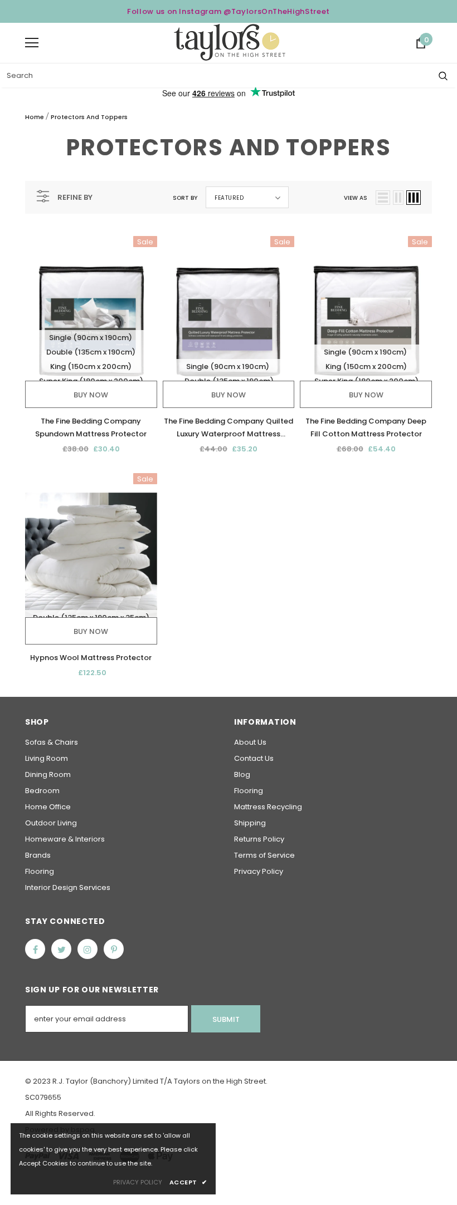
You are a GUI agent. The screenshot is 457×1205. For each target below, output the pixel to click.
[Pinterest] (114, 949)
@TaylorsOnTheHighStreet (276, 11)
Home (34, 116)
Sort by (185, 198)
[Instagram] (87, 949)
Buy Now (91, 395)
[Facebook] (35, 949)
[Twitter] (61, 949)
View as (355, 198)
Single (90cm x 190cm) (90, 337)
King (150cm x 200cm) (91, 366)
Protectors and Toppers (89, 116)
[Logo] (229, 42)
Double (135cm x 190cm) (90, 352)
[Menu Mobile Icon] (31, 43)
